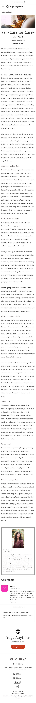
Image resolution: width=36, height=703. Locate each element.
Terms (10, 667)
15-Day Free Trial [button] (18, 647)
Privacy (6, 667)
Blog (3, 12)
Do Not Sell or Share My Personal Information (18, 669)
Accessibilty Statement (18, 693)
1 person (12, 588)
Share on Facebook (18, 43)
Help (15, 664)
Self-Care (8, 12)
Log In (8, 615)
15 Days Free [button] (18, 2)
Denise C (12, 586)
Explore (16, 667)
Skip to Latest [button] (17, 607)
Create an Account (17, 615)
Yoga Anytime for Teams (25, 667)
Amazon (26, 569)
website (12, 571)
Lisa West (13, 40)
